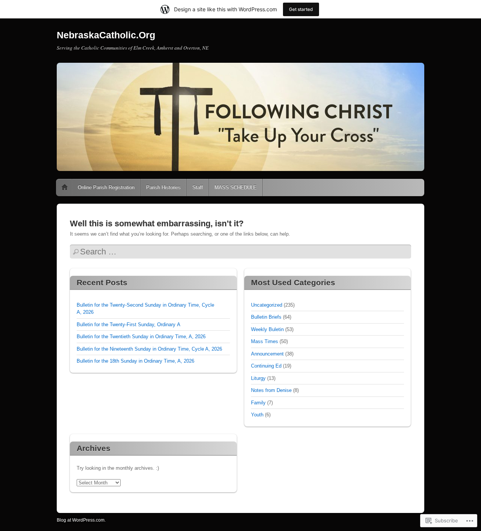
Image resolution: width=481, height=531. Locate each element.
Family (258, 402)
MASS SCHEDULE (236, 187)
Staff (197, 187)
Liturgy (258, 378)
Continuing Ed (266, 366)
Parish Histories (163, 187)
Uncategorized (266, 305)
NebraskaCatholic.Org (106, 35)
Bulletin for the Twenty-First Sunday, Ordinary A (128, 324)
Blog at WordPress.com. (81, 520)
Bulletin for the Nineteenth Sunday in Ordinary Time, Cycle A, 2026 (149, 349)
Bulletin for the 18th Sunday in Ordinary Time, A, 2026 (135, 361)
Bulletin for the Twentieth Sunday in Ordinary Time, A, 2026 (141, 336)
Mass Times (264, 341)
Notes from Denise (271, 390)
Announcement (267, 354)
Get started (301, 9)
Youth (257, 415)
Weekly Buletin (267, 329)
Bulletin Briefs (266, 317)
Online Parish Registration (106, 187)
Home (64, 187)
